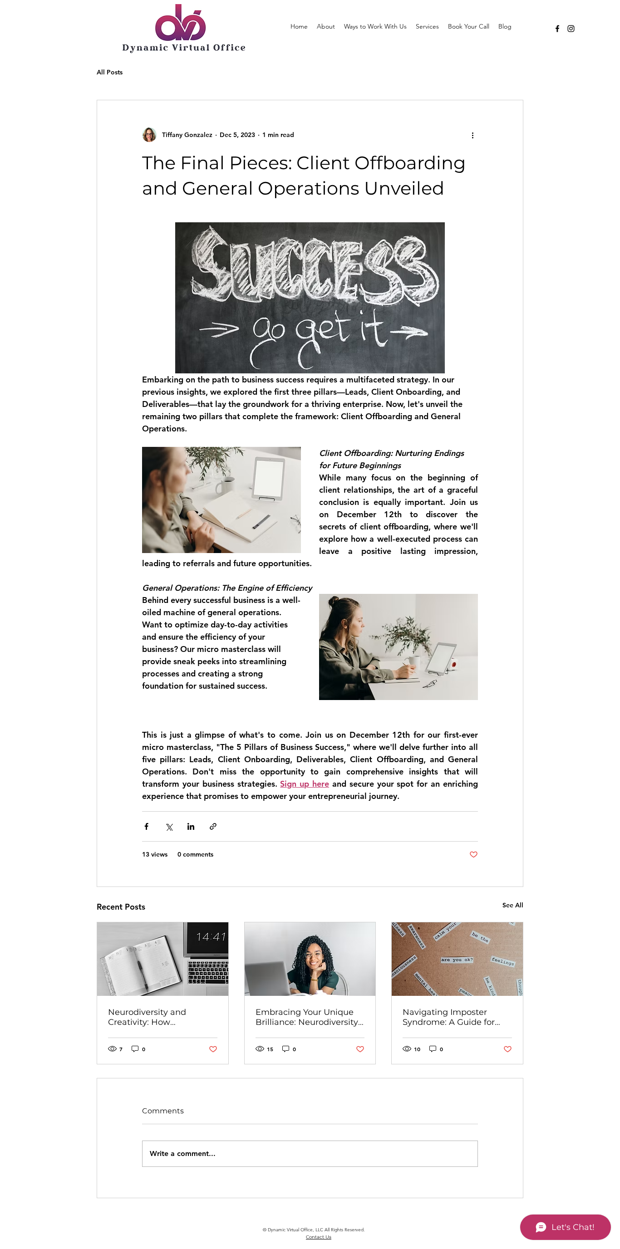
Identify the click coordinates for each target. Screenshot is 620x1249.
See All (512, 905)
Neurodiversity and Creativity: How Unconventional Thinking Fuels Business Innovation (161, 1017)
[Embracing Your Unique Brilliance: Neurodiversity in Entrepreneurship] (310, 959)
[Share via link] (213, 826)
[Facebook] (557, 28)
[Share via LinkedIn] (191, 826)
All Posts (110, 72)
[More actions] (472, 134)
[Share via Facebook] (146, 826)
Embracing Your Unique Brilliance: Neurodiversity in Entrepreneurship (307, 1017)
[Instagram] (571, 28)
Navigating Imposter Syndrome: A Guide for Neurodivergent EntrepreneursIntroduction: (455, 1017)
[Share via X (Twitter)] (168, 826)
